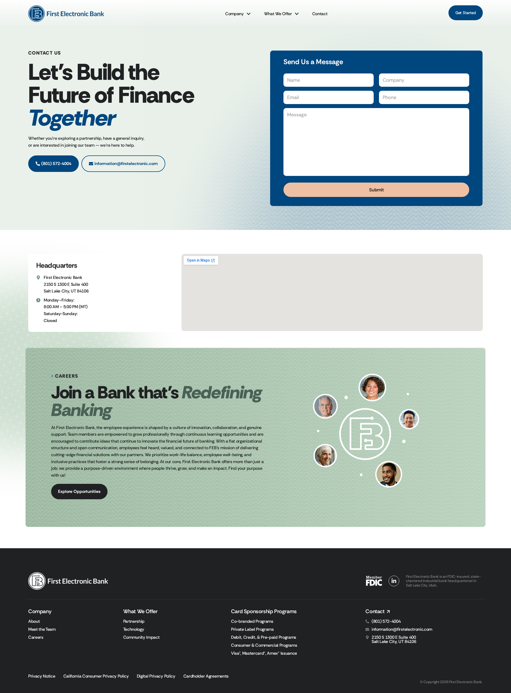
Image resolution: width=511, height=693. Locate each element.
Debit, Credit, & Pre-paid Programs (263, 637)
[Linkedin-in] (394, 581)
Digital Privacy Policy (156, 676)
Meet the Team (42, 629)
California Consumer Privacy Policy (96, 676)
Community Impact (141, 637)
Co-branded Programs (252, 621)
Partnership (134, 621)
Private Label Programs (252, 629)
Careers (35, 637)
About (34, 621)
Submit (376, 190)
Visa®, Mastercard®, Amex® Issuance (264, 653)
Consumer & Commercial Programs (264, 645)
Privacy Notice (41, 676)
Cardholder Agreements (206, 676)
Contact (320, 13)
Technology (133, 629)
